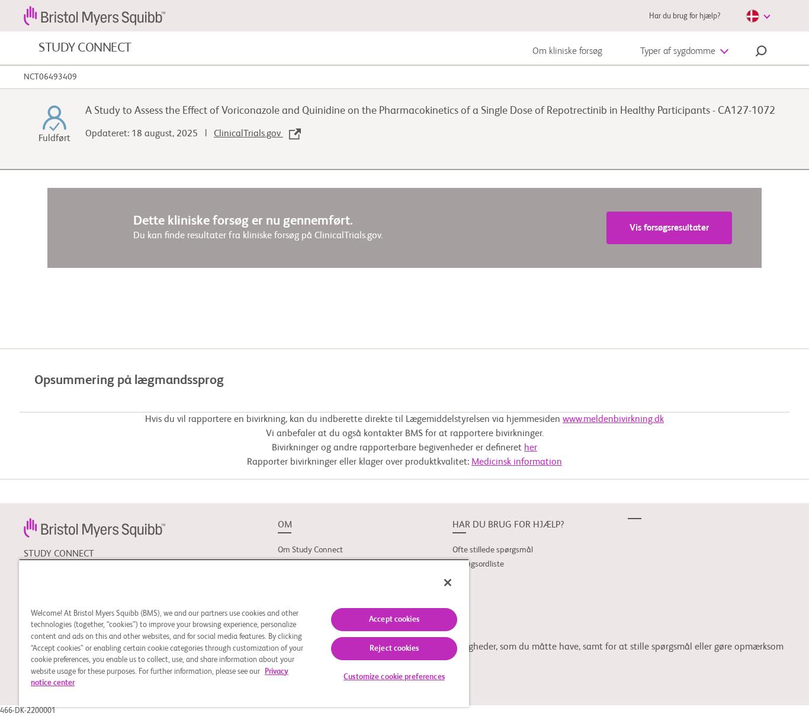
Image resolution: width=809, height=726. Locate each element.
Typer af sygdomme (677, 51)
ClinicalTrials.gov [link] (248, 134)
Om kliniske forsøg (567, 51)
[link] (94, 527)
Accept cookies (394, 619)
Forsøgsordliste (478, 564)
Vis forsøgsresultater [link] (669, 227)
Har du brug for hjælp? (684, 16)
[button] (761, 52)
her (530, 448)
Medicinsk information (516, 462)
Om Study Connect (310, 550)
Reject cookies (394, 649)
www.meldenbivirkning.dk (613, 419)
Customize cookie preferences (394, 677)
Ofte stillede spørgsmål (492, 550)
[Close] (448, 583)
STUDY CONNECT (84, 48)
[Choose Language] (758, 16)
